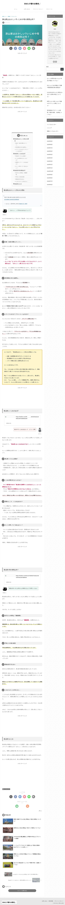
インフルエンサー (7, 789)
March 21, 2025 (23, 203)
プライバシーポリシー (58, 901)
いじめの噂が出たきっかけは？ (21, 159)
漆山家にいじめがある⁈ (20, 153)
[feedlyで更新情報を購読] (16, 806)
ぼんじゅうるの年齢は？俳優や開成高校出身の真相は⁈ (54, 86)
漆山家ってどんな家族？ (21, 156)
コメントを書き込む (22, 890)
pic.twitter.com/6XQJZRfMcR (11, 199)
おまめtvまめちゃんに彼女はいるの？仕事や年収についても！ (55, 94)
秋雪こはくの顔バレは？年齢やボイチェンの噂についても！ (54, 103)
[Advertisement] (22, 63)
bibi (55, 29)
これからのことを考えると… (22, 181)
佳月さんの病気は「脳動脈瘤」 (21, 173)
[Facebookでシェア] (15, 48)
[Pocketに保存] (24, 48)
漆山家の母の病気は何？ (20, 170)
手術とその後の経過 (20, 176)
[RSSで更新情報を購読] (27, 806)
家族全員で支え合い (20, 179)
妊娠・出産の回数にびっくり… (21, 144)
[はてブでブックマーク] (20, 48)
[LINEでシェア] (29, 48)
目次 (21, 135)
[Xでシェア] (11, 48)
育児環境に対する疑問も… (21, 147)
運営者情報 (51, 901)
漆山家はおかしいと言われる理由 (22, 139)
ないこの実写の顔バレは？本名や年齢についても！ (54, 79)
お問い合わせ (44, 901)
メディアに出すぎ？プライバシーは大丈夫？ (22, 150)
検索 (47, 66)
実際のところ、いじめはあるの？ (22, 163)
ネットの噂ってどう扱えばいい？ (22, 167)
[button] (33, 48)
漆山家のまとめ (18, 183)
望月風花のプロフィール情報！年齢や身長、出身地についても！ (54, 112)
